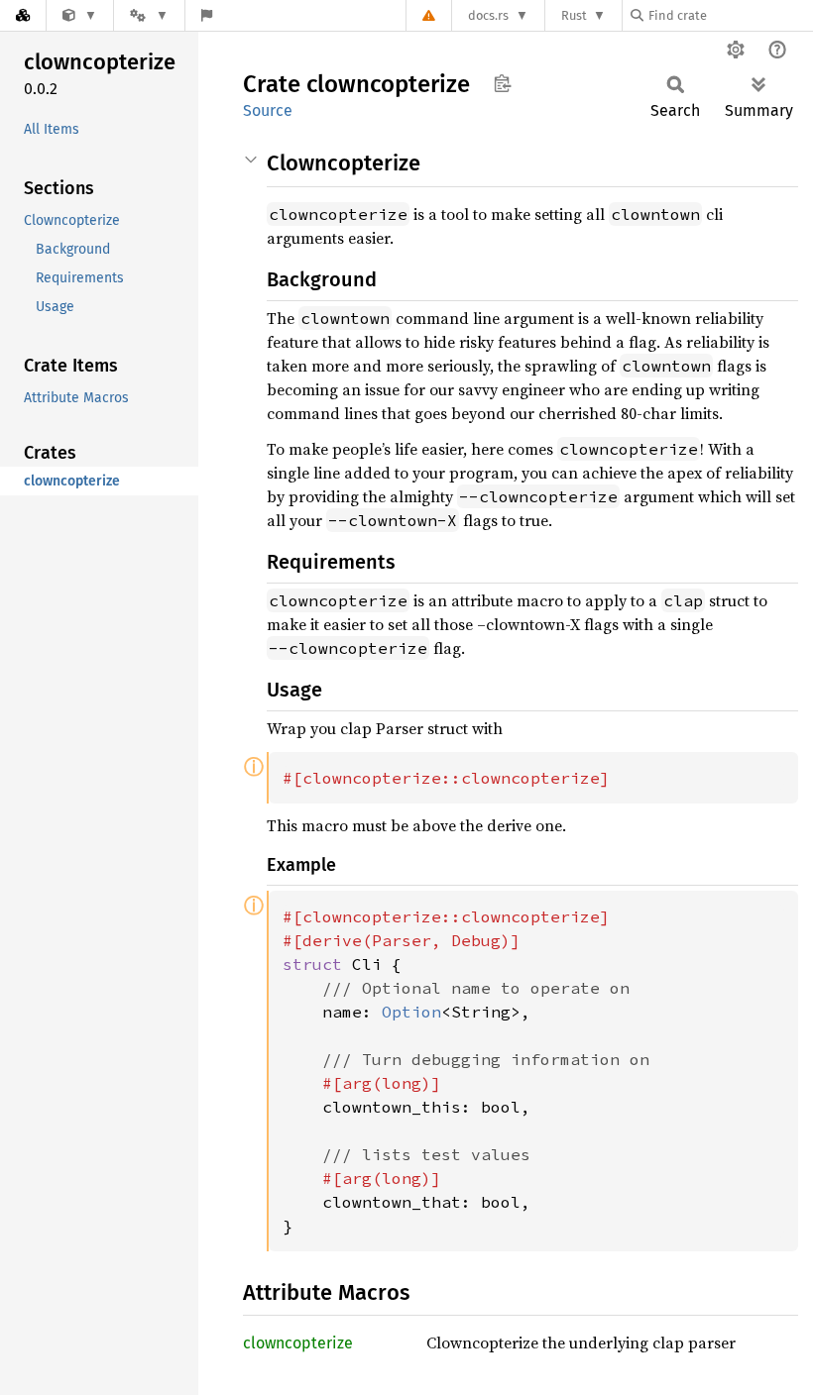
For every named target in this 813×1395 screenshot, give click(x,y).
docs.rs (488, 15)
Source (267, 110)
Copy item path (502, 83)
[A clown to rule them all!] (80, 15)
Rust (574, 15)
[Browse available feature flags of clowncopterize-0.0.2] (206, 15)
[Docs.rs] (23, 15)
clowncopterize (298, 1343)
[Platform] (148, 15)
